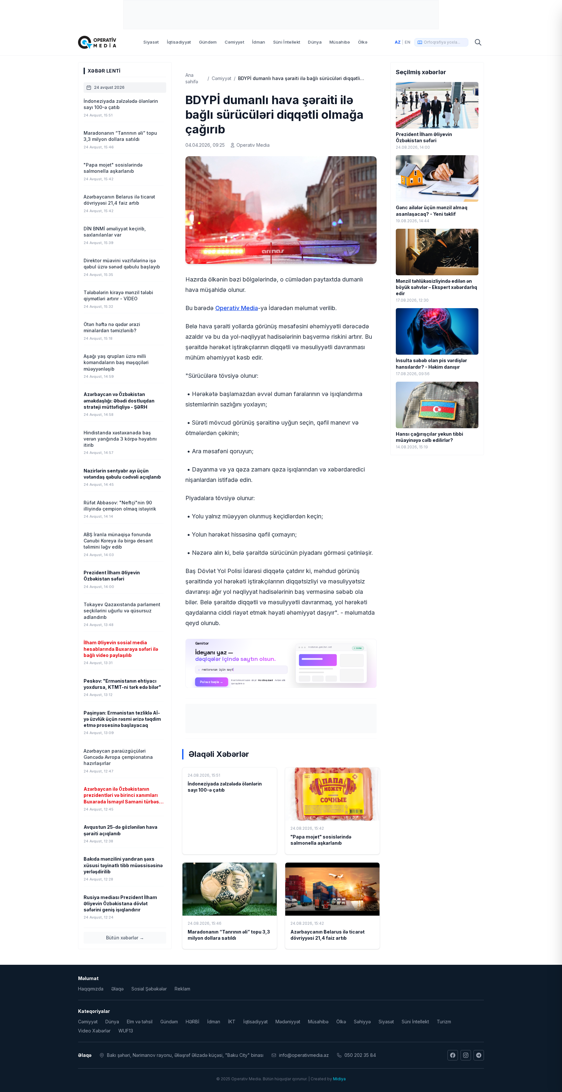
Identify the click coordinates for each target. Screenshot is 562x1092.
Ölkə (363, 42)
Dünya (315, 42)
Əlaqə (117, 988)
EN (407, 42)
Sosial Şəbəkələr (149, 988)
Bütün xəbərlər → (125, 937)
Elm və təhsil (140, 1021)
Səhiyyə (362, 1021)
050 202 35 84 (360, 1055)
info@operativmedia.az (304, 1055)
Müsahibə (339, 42)
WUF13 (125, 1030)
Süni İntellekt (287, 42)
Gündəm (208, 42)
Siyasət (151, 42)
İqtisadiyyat (179, 42)
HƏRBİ (192, 1021)
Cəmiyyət (235, 42)
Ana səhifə (191, 78)
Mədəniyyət (287, 1021)
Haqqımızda (90, 988)
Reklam (182, 988)
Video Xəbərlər (94, 1030)
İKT (231, 1021)
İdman (258, 42)
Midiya (339, 1078)
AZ (398, 42)
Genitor (281, 663)
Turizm (444, 1021)
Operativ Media (236, 308)
